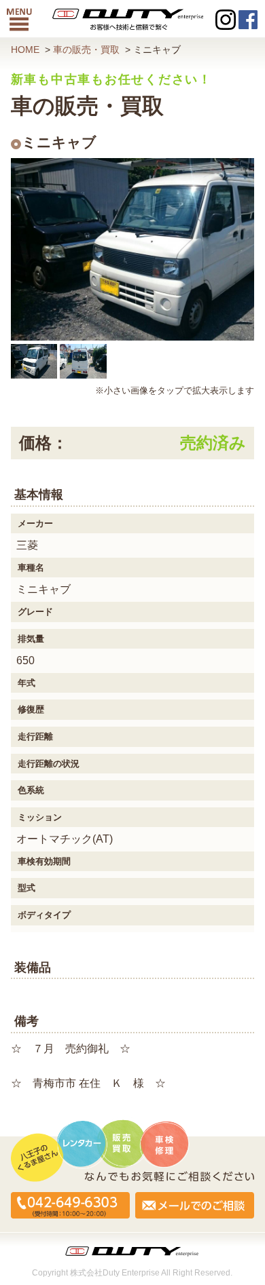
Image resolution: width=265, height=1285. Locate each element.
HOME (25, 50)
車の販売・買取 (86, 50)
